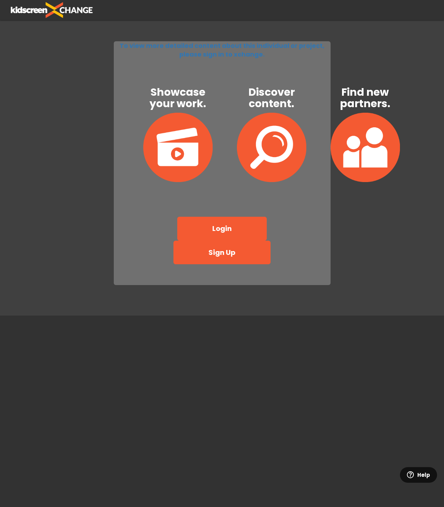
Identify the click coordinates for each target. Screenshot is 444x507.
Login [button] (222, 228)
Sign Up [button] (222, 252)
